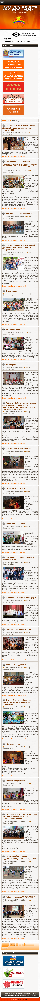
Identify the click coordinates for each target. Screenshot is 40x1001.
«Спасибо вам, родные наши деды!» (21, 598)
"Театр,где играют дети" (16, 488)
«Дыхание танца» (13, 744)
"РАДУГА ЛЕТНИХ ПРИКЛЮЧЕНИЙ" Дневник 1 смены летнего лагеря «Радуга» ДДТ (19, 248)
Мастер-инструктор (14, 329)
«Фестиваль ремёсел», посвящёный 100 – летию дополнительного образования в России (19, 816)
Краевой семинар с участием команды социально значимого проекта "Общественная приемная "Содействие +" (19, 165)
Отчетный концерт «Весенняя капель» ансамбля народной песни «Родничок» (17, 702)
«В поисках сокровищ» (15, 524)
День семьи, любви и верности (19, 213)
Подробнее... (6, 156)
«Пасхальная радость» (15, 781)
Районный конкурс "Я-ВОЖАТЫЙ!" (21, 897)
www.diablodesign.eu (23, 999)
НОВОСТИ (5, 121)
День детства (11, 291)
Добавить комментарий (18, 156)
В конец (4, 948)
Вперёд (30, 945)
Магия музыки (12, 365)
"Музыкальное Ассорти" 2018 (18, 630)
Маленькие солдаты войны (17, 665)
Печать (28, 132)
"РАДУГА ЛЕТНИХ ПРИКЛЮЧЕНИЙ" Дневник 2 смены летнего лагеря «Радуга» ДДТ (19, 128)
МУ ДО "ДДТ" (20, 8)
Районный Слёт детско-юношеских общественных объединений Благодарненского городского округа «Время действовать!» (19, 406)
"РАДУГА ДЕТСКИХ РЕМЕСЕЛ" (19, 448)
